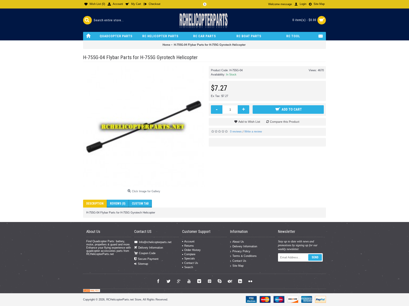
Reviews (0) (117, 203)
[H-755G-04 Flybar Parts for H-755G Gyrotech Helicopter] (143, 126)
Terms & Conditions (244, 256)
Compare (189, 254)
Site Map (237, 265)
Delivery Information (150, 247)
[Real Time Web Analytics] (91, 291)
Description (95, 203)
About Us (238, 241)
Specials (189, 258)
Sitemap (143, 263)
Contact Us (191, 263)
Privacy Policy (241, 251)
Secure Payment (148, 258)
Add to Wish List (249, 121)
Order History (192, 250)
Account (189, 241)
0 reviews (236, 131)
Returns (189, 245)
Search (188, 267)
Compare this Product (284, 121)
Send (315, 257)
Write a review (253, 131)
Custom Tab (140, 203)
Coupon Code (147, 253)
